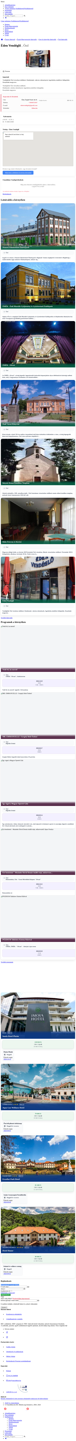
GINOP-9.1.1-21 (11, 1392)
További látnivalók (6, 618)
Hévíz (7, 30)
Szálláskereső (29, 8)
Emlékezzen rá (5, 1291)
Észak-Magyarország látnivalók (27, 39)
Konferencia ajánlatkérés (14, 1314)
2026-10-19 (7, 1059)
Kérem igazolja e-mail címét (9, 1300)
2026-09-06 (7, 1202)
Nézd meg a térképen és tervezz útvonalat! (18, 172)
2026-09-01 (7, 1131)
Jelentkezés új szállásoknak (14, 1352)
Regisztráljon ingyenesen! (21, 1298)
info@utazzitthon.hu (14, 1380)
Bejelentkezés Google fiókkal (10, 1285)
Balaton (7, 24)
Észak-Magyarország (11, 26)
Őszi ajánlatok (9, 7)
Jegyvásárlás (9, 14)
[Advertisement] (38, 978)
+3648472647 (33, 102)
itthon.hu (34, 108)
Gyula (7, 35)
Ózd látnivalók (62, 39)
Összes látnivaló (10, 39)
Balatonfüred (9, 31)
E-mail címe (4, 1287)
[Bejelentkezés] (6, 18)
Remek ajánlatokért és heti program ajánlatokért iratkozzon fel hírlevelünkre (24, 1398)
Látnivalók (8, 12)
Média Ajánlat (10, 1356)
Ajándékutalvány (10, 5)
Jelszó (3, 1289)
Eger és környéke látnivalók (47, 39)
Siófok (7, 33)
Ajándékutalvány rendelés (14, 1319)
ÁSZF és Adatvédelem (12, 1403)
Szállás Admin (10, 1347)
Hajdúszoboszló (10, 28)
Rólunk (8, 1371)
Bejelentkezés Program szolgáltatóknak (18, 1361)
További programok (7, 962)
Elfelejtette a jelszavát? (8, 1293)
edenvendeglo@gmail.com (28, 105)
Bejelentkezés (7, 194)
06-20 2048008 (13, 1376)
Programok (8, 10)
